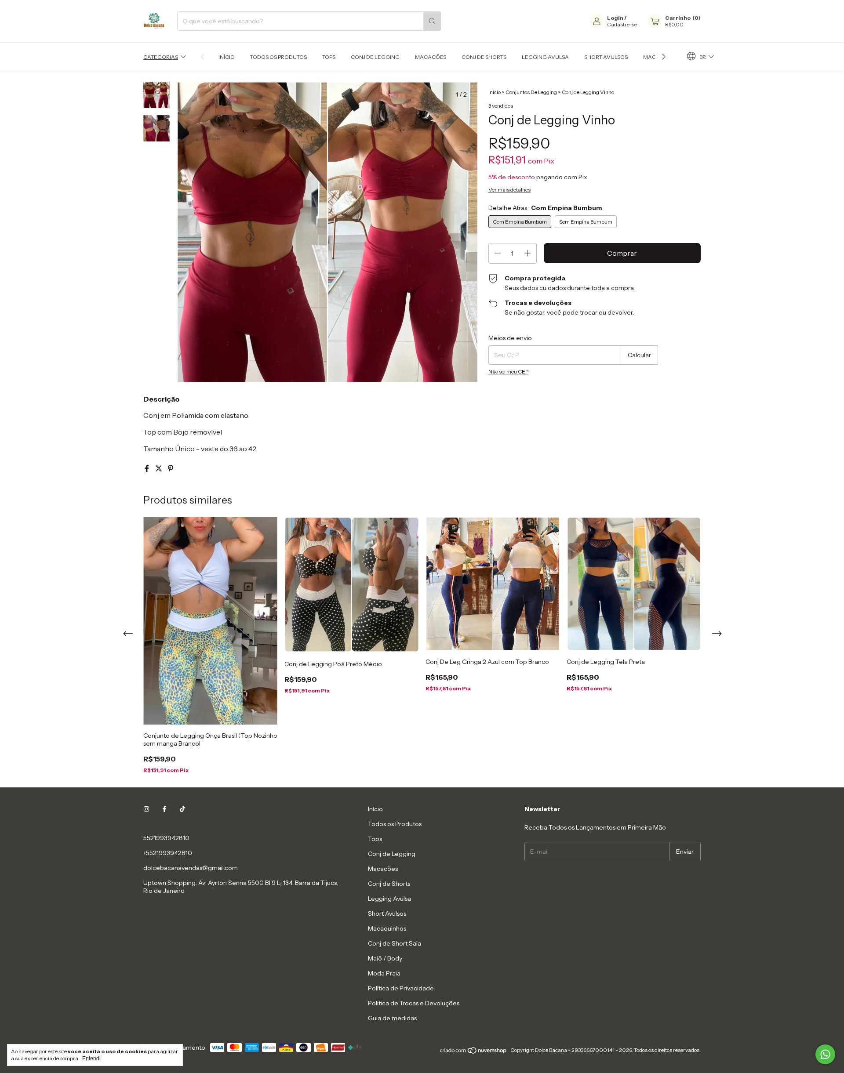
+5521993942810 (167, 853)
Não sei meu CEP (508, 371)
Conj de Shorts (484, 57)
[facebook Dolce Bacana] (164, 809)
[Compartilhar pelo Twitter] (159, 468)
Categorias (160, 57)
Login (615, 17)
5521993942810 (166, 838)
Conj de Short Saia (394, 943)
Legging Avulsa (545, 57)
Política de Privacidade (401, 988)
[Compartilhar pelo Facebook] (147, 468)
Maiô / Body (385, 958)
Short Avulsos (606, 57)
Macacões (430, 57)
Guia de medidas (392, 1018)
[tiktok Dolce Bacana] (182, 809)
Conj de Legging (375, 57)
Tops (328, 57)
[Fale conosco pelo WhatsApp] (825, 1054)
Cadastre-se (622, 24)
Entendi (91, 1058)
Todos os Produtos (278, 57)
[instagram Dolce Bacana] (146, 809)
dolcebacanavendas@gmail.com (190, 868)
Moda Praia (384, 973)
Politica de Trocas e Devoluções (413, 1003)
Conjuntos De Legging (531, 92)
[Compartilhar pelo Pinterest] (170, 468)
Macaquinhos (387, 928)
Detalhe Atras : (545, 208)
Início (226, 57)
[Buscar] (432, 21)
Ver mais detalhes (509, 189)
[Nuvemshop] (474, 1052)
